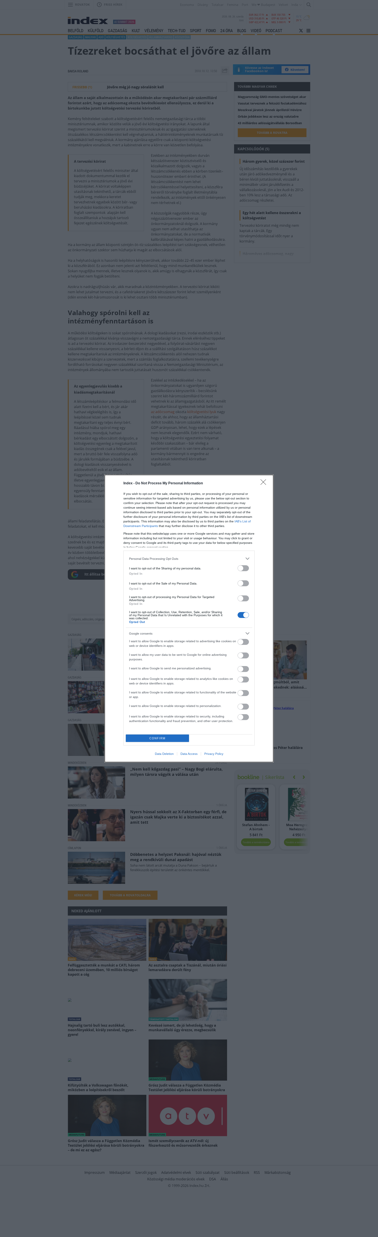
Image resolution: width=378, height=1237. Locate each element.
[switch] (243, 568)
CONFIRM (157, 738)
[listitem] (189, 558)
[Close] (265, 483)
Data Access (189, 753)
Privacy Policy (213, 753)
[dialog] (189, 618)
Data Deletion (164, 753)
